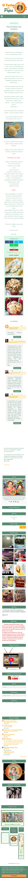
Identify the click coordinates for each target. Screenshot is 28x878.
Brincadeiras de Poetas (10, 721)
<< (3, 463)
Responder (17, 337)
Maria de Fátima (13, 327)
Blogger (18, 863)
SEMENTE (6, 748)
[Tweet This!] (18, 242)
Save (14, 249)
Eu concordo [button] (14, 875)
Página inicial (6, 464)
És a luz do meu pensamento (11, 731)
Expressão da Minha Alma (11, 747)
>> (24, 464)
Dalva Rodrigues (13, 396)
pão (20, 252)
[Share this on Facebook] (9, 242)
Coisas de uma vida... (9, 734)
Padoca (16, 252)
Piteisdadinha (7, 739)
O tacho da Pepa (8, 725)
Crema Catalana (8, 726)
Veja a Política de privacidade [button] (12, 872)
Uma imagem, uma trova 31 (11, 722)
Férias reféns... (7, 735)
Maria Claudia (13, 342)
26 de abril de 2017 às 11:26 (13, 397)
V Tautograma (7, 753)
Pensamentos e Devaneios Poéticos (13, 730)
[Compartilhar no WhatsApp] (14, 245)
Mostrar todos (23, 756)
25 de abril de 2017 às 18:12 (21, 341)
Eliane (10, 373)
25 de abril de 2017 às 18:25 (16, 372)
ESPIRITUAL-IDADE (9, 752)
